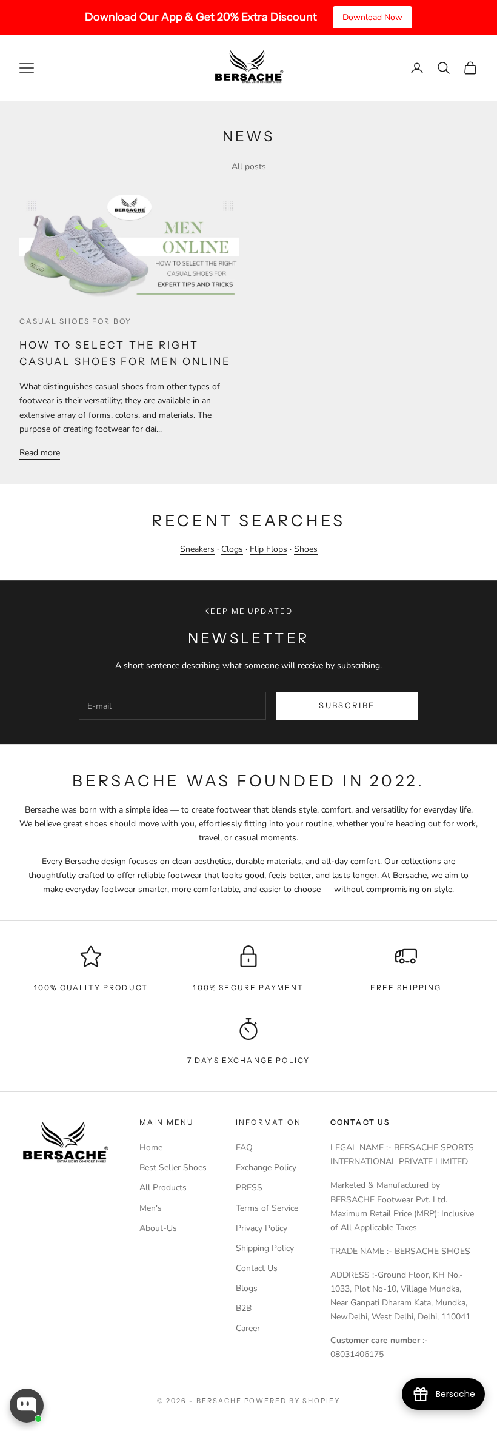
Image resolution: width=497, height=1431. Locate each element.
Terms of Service (267, 1208)
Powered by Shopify (292, 1400)
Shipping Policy (265, 1248)
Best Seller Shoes (173, 1167)
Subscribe (347, 705)
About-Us (158, 1228)
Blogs (247, 1288)
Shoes (306, 549)
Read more (39, 452)
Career (248, 1328)
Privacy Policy (261, 1228)
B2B (244, 1308)
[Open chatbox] (27, 1406)
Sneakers (197, 549)
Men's (150, 1208)
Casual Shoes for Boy (75, 321)
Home (150, 1147)
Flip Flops (268, 549)
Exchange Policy (266, 1167)
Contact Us (257, 1268)
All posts (249, 166)
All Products (163, 1187)
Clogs (232, 549)
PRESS (249, 1187)
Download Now (372, 17)
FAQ (244, 1147)
